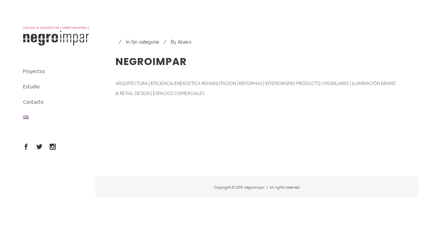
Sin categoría (145, 42)
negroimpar (151, 61)
